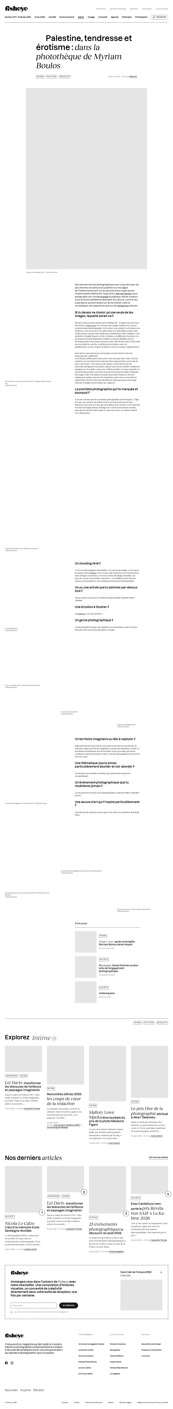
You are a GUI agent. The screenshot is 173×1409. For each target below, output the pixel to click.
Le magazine (115, 1374)
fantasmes (123, 306)
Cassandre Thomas (32, 1109)
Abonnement (101, 9)
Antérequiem (107, 993)
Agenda (114, 17)
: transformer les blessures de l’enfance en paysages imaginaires (23, 1086)
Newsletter (134, 9)
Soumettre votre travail (118, 9)
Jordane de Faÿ (30, 1249)
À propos (65, 1402)
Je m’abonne (68, 1305)
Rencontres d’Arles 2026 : (65, 1099)
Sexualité (65, 76)
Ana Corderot (59, 1125)
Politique (51, 76)
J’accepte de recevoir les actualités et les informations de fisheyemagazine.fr (41, 1312)
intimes (93, 573)
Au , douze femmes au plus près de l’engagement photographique (118, 968)
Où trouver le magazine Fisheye (91, 1344)
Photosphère (141, 17)
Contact (76, 1402)
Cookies (111, 1402)
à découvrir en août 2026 (106, 1228)
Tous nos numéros (86, 1356)
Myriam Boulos (124, 294)
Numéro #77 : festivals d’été (18, 17)
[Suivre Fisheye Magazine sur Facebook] (6, 1363)
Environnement (66, 17)
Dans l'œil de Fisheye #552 (136, 1272)
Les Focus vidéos (85, 1374)
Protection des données (93, 1402)
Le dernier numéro (86, 1350)
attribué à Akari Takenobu (149, 1112)
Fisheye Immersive (118, 1344)
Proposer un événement (152, 1350)
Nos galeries (115, 1350)
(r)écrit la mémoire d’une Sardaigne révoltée (22, 1226)
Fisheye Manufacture (119, 1368)
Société (52, 17)
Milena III (133, 76)
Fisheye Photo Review (87, 1362)
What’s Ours (91, 325)
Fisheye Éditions (117, 1356)
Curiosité (102, 17)
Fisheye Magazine (116, 1252)
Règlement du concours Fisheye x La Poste (152, 1402)
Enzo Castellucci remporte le (148, 1211)
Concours (146, 1356)
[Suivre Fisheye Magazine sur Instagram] (12, 1363)
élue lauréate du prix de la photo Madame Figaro (107, 1118)
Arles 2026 (40, 17)
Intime (81, 17)
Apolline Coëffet (73, 1125)
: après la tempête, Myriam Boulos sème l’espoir (117, 943)
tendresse (81, 614)
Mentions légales (125, 1402)
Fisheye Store (147, 9)
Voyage (91, 17)
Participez (127, 17)
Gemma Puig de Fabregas (57, 1127)
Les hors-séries (84, 1368)
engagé (104, 297)
